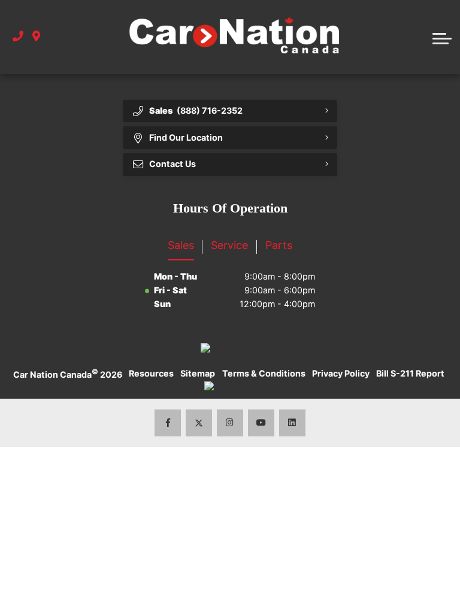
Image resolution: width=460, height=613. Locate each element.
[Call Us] (18, 37)
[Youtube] (261, 422)
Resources (151, 373)
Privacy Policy (341, 373)
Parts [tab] (278, 245)
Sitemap (197, 373)
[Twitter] (199, 422)
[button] (442, 37)
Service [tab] (229, 245)
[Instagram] (230, 422)
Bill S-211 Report (410, 373)
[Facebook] (168, 422)
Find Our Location (186, 137)
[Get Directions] (36, 37)
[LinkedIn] (292, 422)
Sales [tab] (181, 245)
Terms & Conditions (263, 373)
